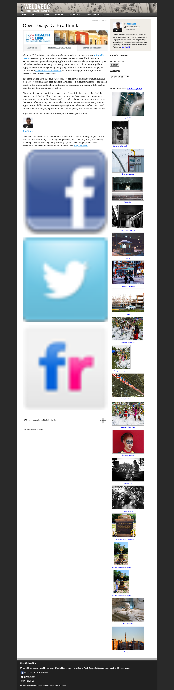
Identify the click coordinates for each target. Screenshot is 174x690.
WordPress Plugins (48, 685)
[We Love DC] (88, 8)
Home (24, 14)
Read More (125, 668)
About (34, 14)
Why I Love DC (81, 146)
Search (113, 62)
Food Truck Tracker (95, 14)
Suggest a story (75, 14)
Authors (46, 14)
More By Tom (130, 29)
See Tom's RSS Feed (132, 27)
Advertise (59, 14)
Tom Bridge (28, 131)
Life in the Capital (49, 420)
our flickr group (134, 89)
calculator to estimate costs (48, 71)
